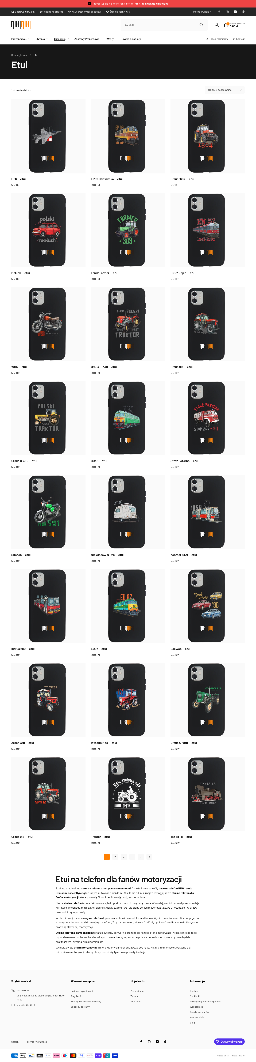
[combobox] (164, 25)
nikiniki (226, 1056)
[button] (20, 39)
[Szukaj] (201, 24)
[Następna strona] (149, 857)
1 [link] (106, 856)
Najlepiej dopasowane (220, 89)
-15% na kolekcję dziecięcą (151, 3)
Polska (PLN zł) (201, 11)
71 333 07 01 (23, 990)
